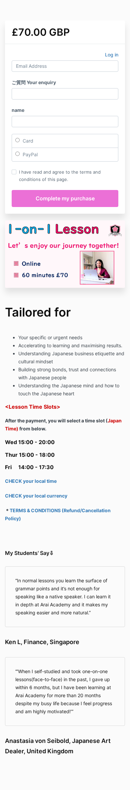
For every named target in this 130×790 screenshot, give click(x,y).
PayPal (29, 154)
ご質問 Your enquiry (34, 82)
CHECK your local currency (36, 496)
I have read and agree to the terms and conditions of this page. (60, 175)
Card (27, 141)
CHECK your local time (31, 481)
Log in (111, 54)
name (18, 110)
